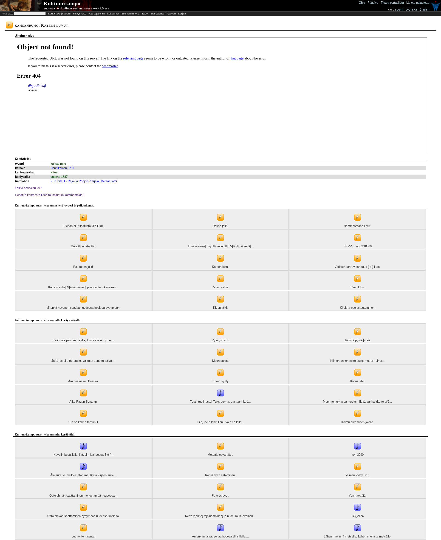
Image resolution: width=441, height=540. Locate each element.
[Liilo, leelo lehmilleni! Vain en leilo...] (220, 419)
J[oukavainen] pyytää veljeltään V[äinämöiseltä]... (220, 246)
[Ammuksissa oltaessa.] (83, 378)
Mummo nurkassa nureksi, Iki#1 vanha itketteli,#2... (357, 401)
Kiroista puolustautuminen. (357, 307)
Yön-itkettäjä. (357, 495)
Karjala (182, 13)
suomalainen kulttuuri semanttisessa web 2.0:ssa (76, 8)
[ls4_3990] (358, 452)
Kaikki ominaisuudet (28, 188)
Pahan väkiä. (220, 287)
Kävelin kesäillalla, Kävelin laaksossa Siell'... (83, 454)
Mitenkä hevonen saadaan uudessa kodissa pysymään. (83, 307)
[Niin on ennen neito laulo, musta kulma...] (358, 358)
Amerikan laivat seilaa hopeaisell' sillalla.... (220, 536)
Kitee (54, 172)
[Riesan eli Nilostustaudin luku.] (83, 223)
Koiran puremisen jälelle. (357, 422)
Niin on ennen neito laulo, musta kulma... (357, 360)
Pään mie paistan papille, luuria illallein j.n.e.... (83, 340)
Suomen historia (130, 13)
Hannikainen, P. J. (63, 168)
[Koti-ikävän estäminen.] (220, 472)
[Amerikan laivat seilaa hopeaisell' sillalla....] (220, 533)
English (424, 9)
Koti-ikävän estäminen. (220, 475)
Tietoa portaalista (392, 2)
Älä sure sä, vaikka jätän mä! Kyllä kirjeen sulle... (83, 475)
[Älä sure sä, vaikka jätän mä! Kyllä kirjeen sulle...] (83, 472)
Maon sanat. (220, 360)
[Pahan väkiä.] (220, 284)
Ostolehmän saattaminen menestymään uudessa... (83, 495)
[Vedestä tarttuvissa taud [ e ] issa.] (358, 264)
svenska (411, 9)
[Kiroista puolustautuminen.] (358, 305)
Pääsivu (373, 2)
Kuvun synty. (220, 381)
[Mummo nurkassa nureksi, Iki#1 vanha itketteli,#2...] (358, 399)
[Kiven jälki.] (220, 305)
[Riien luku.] (358, 284)
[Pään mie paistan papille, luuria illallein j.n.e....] (83, 337)
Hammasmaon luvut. (357, 226)
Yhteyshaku (79, 13)
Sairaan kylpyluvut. (357, 475)
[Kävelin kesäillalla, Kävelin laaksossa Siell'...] (83, 452)
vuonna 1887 (59, 176)
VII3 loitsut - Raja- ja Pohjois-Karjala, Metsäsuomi (84, 181)
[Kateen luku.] (220, 264)
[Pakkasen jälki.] (83, 264)
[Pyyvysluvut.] (220, 337)
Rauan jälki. (220, 226)
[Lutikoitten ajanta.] (83, 533)
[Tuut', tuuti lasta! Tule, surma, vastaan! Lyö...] (220, 399)
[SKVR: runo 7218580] (358, 243)
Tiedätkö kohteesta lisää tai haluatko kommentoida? (49, 195)
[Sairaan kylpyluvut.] (358, 472)
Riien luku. (358, 287)
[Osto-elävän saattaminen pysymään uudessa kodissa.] (83, 513)
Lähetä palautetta (417, 2)
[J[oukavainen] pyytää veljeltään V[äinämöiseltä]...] (220, 243)
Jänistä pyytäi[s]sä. (358, 340)
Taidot (145, 13)
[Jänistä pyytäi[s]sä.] (358, 337)
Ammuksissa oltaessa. (83, 381)
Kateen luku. (220, 267)
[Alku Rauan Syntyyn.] (83, 399)
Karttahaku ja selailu (59, 13)
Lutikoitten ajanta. (83, 536)
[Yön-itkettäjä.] (358, 493)
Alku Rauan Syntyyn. (83, 401)
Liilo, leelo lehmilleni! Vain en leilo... (220, 422)
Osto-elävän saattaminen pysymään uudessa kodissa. (83, 516)
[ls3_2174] (358, 513)
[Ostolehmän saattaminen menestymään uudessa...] (83, 493)
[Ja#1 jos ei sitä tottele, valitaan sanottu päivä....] (83, 358)
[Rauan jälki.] (220, 223)
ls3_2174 (358, 516)
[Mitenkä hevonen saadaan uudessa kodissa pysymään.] (83, 305)
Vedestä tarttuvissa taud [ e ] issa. (358, 267)
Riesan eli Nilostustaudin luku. (83, 226)
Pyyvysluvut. (220, 340)
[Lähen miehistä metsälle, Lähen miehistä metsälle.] (358, 533)
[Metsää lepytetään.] (83, 243)
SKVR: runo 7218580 (358, 246)
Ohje (362, 2)
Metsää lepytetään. (83, 246)
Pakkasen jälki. (83, 267)
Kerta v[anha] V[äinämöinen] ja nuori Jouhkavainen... (83, 287)
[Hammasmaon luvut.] (358, 223)
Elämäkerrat (157, 13)
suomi (399, 9)
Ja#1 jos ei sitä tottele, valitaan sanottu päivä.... (83, 360)
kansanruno (58, 163)
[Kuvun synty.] (220, 378)
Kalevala (171, 13)
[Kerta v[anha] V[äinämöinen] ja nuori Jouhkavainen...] (83, 284)
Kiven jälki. (220, 307)
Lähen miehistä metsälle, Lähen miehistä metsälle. (357, 536)
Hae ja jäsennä (96, 13)
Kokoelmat (113, 13)
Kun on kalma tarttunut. (83, 422)
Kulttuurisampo (62, 3)
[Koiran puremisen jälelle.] (358, 419)
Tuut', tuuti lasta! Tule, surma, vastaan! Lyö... (220, 401)
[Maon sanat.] (220, 358)
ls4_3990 (358, 454)
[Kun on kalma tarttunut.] (83, 419)
